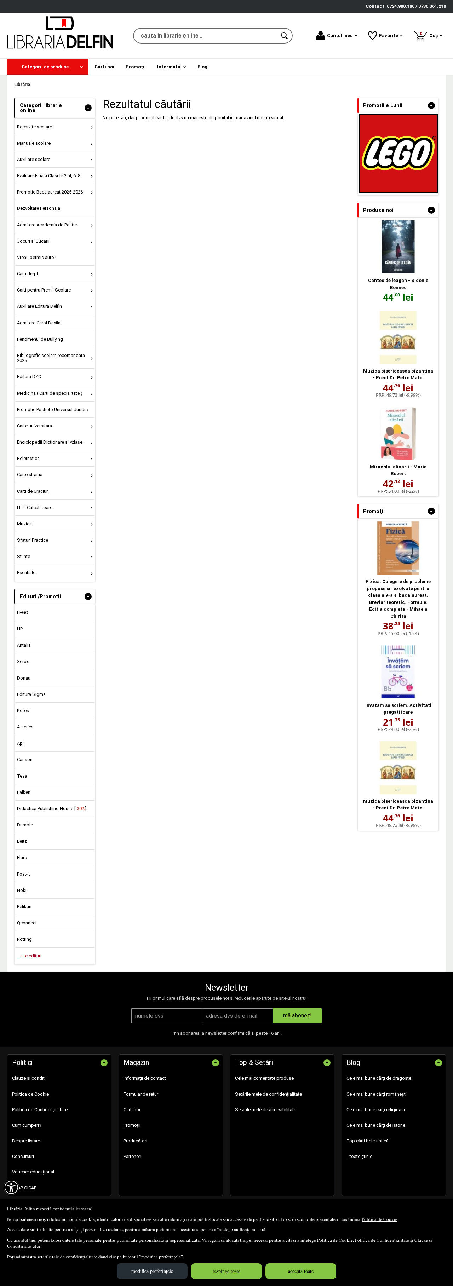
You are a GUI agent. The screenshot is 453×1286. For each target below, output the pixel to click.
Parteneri (132, 1156)
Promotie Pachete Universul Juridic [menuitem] (52, 409)
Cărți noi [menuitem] (104, 66)
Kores (23, 710)
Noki (22, 890)
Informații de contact (145, 1078)
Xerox (23, 661)
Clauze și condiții (29, 1078)
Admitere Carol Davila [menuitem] (39, 322)
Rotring (24, 939)
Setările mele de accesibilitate (265, 1109)
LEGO (22, 612)
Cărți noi (132, 1109)
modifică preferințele (152, 1271)
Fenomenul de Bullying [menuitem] (40, 339)
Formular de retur (141, 1094)
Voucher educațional (33, 1172)
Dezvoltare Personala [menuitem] (38, 208)
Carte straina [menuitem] (29, 474)
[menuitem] (47, 67)
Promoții (132, 1125)
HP (20, 629)
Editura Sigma (31, 694)
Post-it (23, 874)
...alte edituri (29, 955)
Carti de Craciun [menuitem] (33, 491)
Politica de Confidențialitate (382, 1240)
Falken (23, 792)
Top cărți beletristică (367, 1140)
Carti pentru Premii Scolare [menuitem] (44, 290)
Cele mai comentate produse (264, 1078)
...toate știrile (359, 1156)
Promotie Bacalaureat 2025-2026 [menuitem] (50, 192)
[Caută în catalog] (285, 36)
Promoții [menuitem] (136, 66)
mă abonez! (297, 1015)
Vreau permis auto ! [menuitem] (36, 257)
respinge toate (226, 1271)
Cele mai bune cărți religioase (376, 1109)
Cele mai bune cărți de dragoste (378, 1078)
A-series (25, 726)
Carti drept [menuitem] (27, 273)
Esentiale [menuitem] (26, 572)
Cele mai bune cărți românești (376, 1094)
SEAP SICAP (24, 1187)
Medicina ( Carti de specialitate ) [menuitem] (49, 393)
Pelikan (24, 906)
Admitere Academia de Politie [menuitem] (47, 224)
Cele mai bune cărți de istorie (375, 1125)
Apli (21, 743)
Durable (25, 824)
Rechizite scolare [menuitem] (34, 126)
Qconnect (27, 922)
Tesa (22, 776)
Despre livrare (26, 1140)
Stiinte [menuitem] (23, 556)
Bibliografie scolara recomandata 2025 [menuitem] (51, 358)
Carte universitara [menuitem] (34, 425)
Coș (430, 34)
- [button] (88, 107)
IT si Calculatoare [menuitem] (34, 507)
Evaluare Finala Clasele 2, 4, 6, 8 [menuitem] (48, 175)
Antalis (24, 645)
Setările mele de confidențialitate (268, 1094)
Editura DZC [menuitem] (29, 376)
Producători (135, 1140)
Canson (25, 759)
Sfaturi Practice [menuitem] (32, 540)
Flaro (22, 857)
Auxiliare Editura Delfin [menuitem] (39, 306)
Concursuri (23, 1156)
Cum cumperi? (26, 1125)
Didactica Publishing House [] (51, 808)
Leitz (22, 841)
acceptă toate (301, 1271)
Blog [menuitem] (202, 66)
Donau (23, 678)
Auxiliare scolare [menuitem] (33, 159)
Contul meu (340, 35)
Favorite (388, 35)
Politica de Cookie (379, 1219)
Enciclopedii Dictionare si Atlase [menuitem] (49, 442)
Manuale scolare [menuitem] (34, 143)
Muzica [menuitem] (24, 523)
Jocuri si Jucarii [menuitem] (33, 241)
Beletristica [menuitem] (28, 458)
